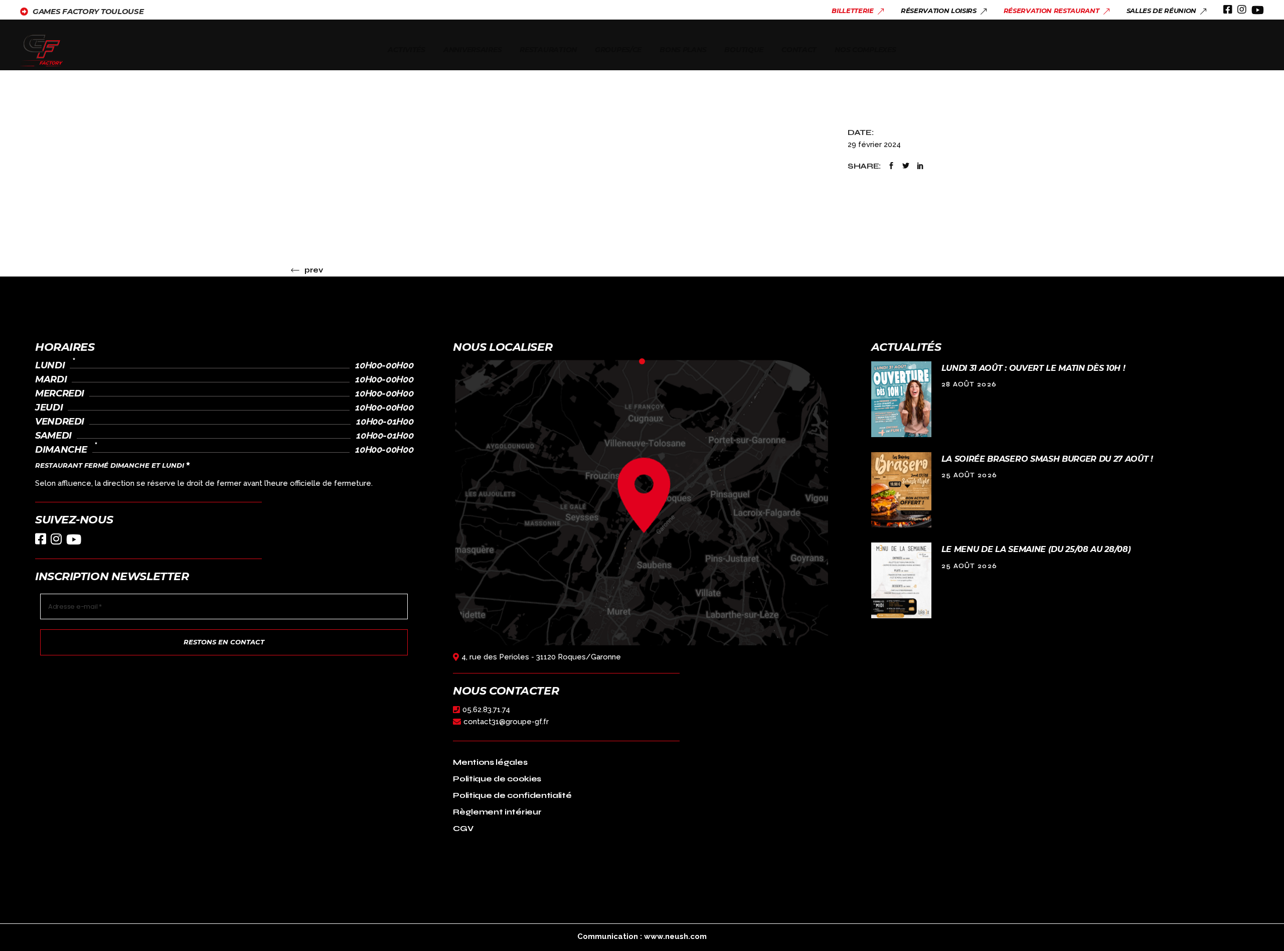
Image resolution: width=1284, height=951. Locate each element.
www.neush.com (675, 936)
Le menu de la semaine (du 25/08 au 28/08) (1036, 549)
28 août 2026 (969, 384)
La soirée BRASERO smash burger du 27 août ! (1047, 459)
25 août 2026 (969, 475)
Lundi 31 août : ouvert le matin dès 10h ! (1033, 368)
